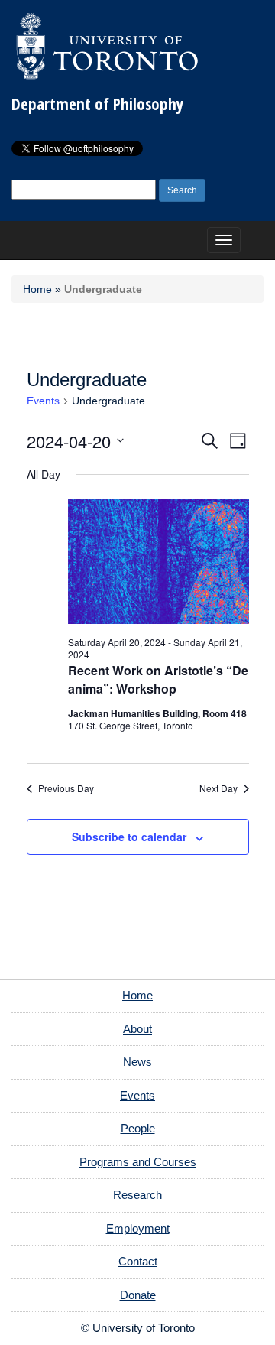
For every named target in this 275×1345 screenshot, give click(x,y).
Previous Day (66, 788)
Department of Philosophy (97, 104)
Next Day (218, 788)
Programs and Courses (137, 1161)
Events (43, 401)
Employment (138, 1228)
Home (37, 289)
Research (137, 1194)
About (137, 1028)
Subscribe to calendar (129, 836)
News (137, 1061)
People (138, 1128)
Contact (137, 1261)
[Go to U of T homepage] (106, 45)
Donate (138, 1294)
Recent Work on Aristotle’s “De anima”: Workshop (158, 679)
